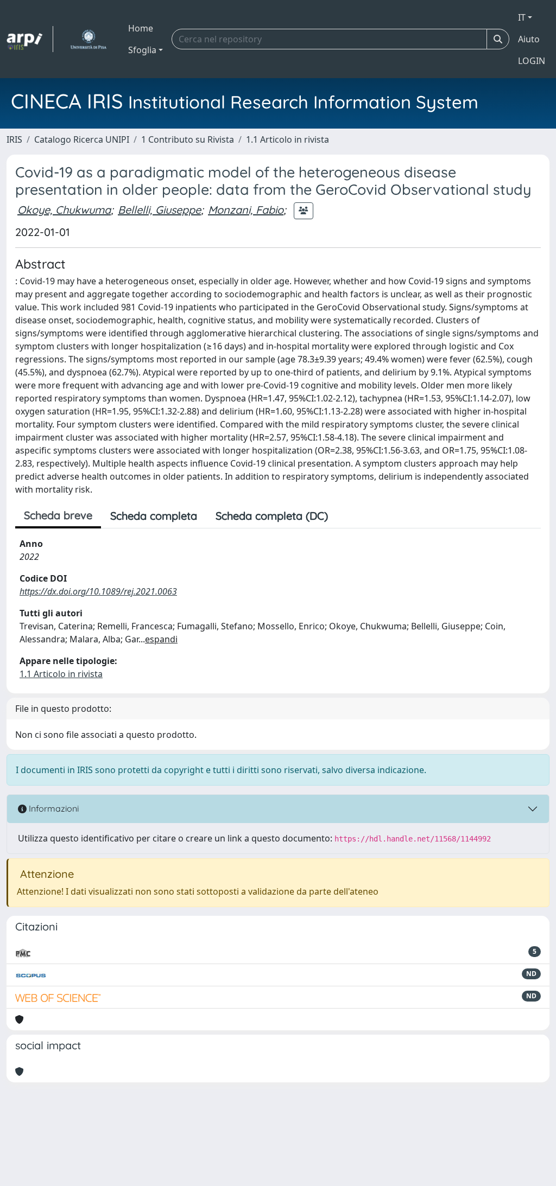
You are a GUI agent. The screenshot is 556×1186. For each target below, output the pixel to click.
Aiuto (529, 39)
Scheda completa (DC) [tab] (272, 515)
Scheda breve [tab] (58, 515)
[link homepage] (30, 39)
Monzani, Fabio (245, 209)
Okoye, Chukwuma (64, 209)
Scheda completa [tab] (153, 515)
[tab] (346, 516)
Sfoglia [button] (142, 50)
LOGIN (531, 61)
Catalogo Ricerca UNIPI (81, 139)
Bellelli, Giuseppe (159, 209)
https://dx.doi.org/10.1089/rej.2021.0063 (98, 591)
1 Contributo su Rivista (187, 139)
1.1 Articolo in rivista (287, 139)
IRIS (14, 139)
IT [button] (522, 17)
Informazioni (53, 808)
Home (140, 28)
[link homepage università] (88, 39)
